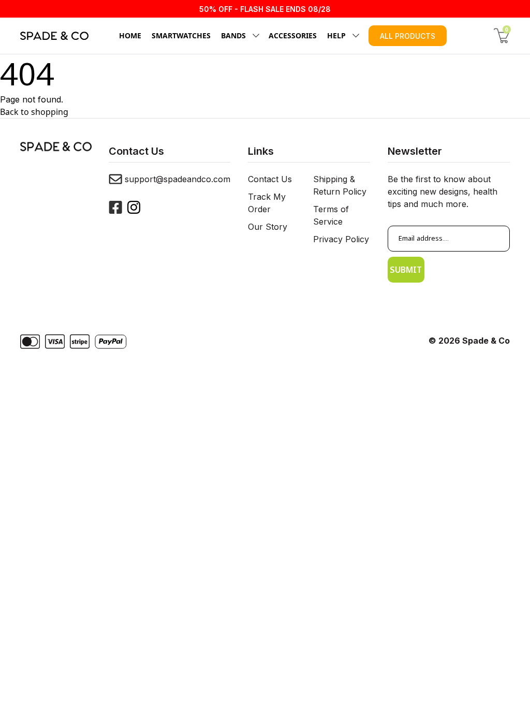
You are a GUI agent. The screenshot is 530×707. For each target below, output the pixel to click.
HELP (336, 35)
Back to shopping (34, 111)
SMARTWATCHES (181, 35)
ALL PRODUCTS (407, 36)
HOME (130, 35)
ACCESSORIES (293, 35)
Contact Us (270, 179)
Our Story (267, 227)
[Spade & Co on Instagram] (133, 207)
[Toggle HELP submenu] (354, 36)
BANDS (233, 35)
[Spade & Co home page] (54, 36)
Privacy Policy (341, 239)
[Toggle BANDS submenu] (254, 36)
